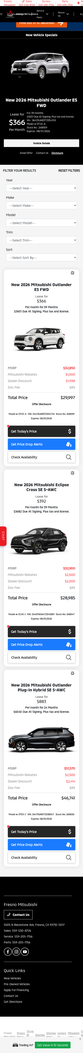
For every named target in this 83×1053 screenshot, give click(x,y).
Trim (9, 232)
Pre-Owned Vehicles (17, 984)
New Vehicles (12, 978)
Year (9, 180)
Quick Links (14, 970)
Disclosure (57, 152)
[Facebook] (8, 952)
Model (11, 215)
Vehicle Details (41, 143)
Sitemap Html (51, 1035)
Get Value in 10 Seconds (52, 1045)
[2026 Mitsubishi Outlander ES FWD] (41, 339)
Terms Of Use (30, 1035)
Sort (9, 249)
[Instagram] (16, 952)
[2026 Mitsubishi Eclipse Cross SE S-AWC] (41, 540)
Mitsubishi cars (73, 1035)
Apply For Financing (16, 990)
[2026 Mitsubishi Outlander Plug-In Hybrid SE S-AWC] (41, 740)
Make (10, 197)
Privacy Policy (21, 1035)
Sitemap (40, 1034)
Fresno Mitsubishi (9, 1035)
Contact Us (20, 915)
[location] (78, 3)
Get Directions (13, 1001)
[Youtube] (25, 952)
